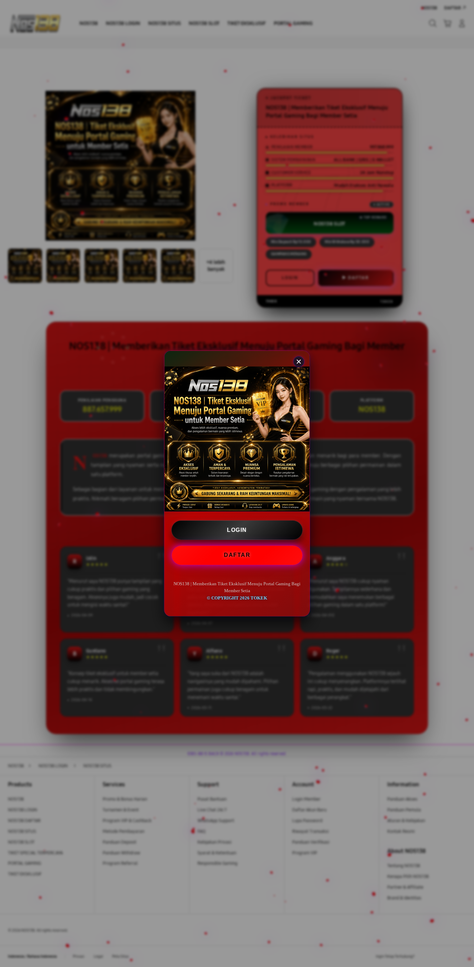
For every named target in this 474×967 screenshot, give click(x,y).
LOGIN (237, 530)
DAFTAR (236, 555)
